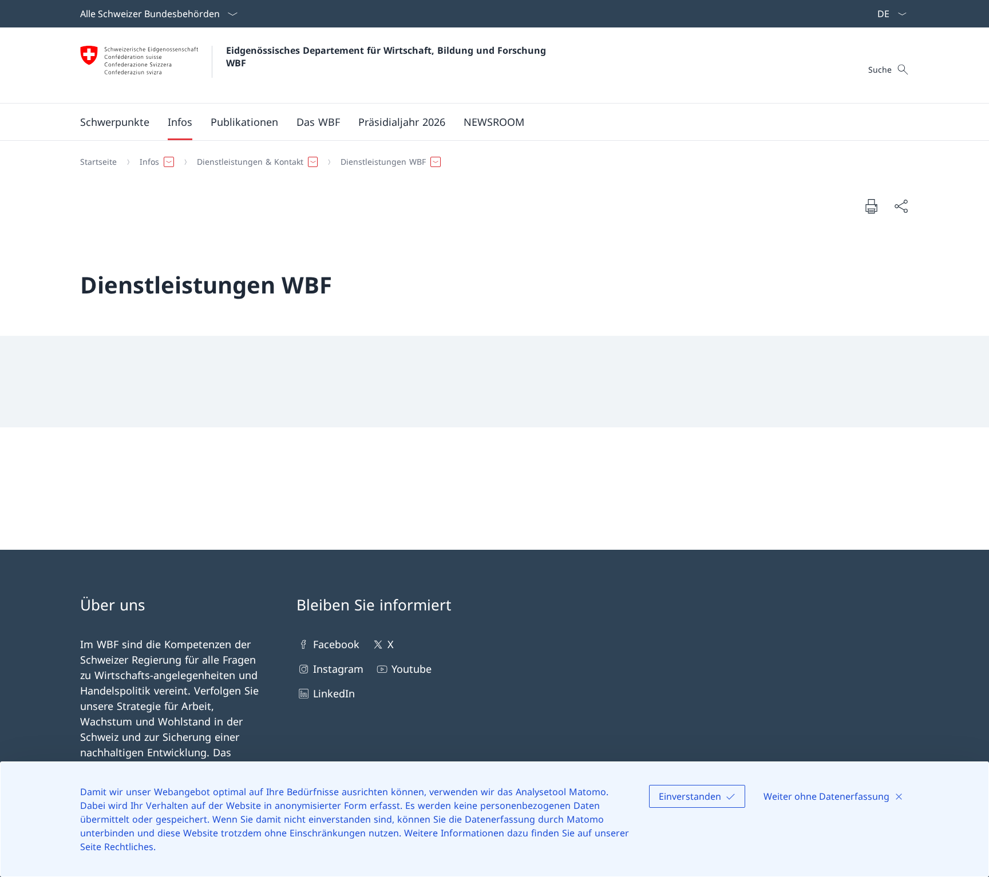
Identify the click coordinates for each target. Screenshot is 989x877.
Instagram (338, 669)
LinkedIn (334, 693)
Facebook (336, 644)
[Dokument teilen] (901, 206)
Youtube (411, 669)
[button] (115, 122)
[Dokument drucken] (871, 206)
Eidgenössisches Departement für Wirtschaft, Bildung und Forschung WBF (387, 56)
